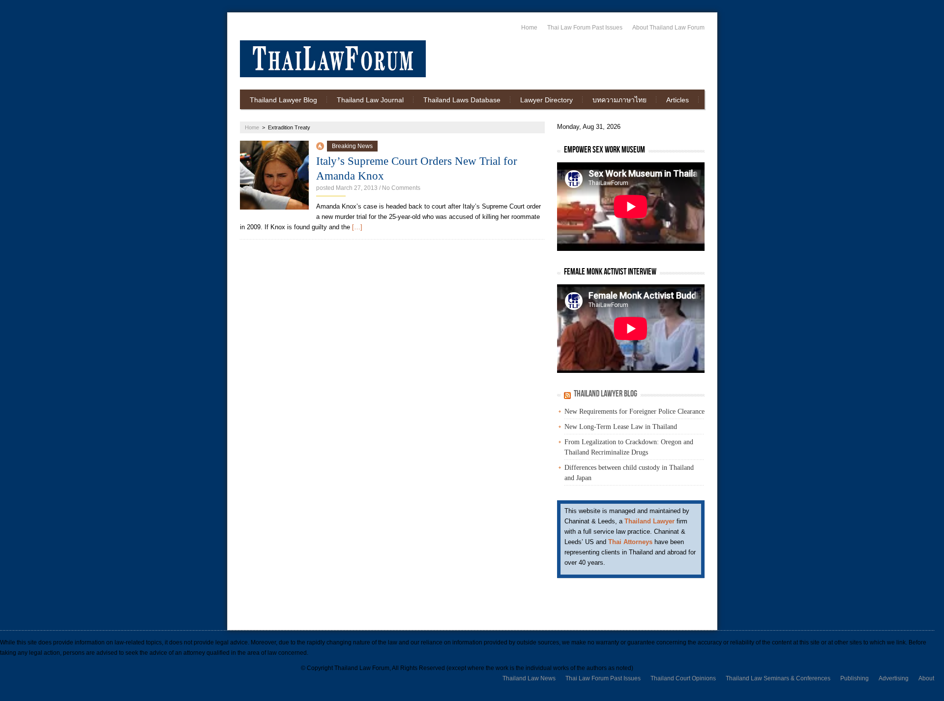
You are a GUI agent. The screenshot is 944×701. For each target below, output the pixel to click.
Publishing (854, 678)
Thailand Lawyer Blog (283, 100)
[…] (357, 227)
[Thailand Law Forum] (333, 58)
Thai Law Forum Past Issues (584, 27)
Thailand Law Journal (370, 100)
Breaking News (352, 146)
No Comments (401, 187)
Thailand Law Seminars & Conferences (778, 678)
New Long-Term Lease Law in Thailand (620, 426)
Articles (677, 100)
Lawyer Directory (546, 100)
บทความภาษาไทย (619, 100)
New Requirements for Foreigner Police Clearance (634, 411)
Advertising (894, 678)
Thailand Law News (529, 678)
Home (529, 27)
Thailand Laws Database (462, 100)
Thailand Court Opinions (683, 678)
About (926, 678)
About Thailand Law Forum (668, 27)
